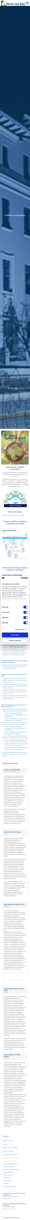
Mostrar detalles (20, 629)
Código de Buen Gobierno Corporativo (14, 515)
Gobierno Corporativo (9, 1161)
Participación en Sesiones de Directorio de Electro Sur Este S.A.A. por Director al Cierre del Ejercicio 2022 (15, 680)
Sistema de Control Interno (10, 1154)
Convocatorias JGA (8, 1166)
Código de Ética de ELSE (10, 1164)
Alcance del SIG (7, 1180)
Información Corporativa (10, 1186)
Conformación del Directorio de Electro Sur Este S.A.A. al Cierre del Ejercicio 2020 (15, 650)
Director (6, 834)
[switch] (25, 612)
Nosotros (6, 1136)
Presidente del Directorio (11, 771)
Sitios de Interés (7, 1175)
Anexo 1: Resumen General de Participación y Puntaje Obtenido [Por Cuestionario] (15, 714)
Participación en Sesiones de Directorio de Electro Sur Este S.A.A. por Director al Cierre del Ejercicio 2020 (15, 691)
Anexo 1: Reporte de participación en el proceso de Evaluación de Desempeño (16, 740)
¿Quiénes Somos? (8, 1141)
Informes (6, 1183)
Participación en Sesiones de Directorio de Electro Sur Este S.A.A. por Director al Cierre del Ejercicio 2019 (15, 697)
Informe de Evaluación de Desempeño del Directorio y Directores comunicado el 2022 (15, 710)
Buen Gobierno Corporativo (10, 1158)
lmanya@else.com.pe (11, 1198)
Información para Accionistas (11, 1169)
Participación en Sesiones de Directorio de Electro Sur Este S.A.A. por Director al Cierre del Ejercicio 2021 (15, 686)
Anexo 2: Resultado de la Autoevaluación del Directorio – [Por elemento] (16, 744)
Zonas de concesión (8, 1151)
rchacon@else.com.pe (11, 1209)
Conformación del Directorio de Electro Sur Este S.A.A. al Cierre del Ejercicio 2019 (15, 654)
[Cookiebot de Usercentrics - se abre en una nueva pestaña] (21, 578)
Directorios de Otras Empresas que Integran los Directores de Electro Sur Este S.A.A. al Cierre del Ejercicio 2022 (15, 666)
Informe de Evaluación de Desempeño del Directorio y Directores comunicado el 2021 (15, 723)
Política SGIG (7, 1178)
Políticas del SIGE (8, 1172)
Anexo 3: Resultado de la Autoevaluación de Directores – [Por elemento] (16, 748)
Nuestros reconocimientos (10, 1147)
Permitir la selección (15, 640)
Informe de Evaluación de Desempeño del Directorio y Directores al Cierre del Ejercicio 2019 (15, 754)
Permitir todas (15, 635)
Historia (5, 1144)
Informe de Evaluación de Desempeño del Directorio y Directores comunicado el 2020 (15, 737)
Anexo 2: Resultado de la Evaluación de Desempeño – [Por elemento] (16, 719)
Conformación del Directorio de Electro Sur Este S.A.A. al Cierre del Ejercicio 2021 (15, 646)
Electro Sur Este (14, 4)
